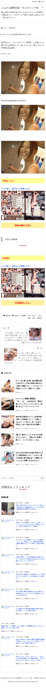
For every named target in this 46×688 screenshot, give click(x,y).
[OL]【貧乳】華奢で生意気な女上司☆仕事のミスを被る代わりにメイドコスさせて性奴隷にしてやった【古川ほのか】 (30, 593)
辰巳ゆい (13, 28)
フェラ (40, 315)
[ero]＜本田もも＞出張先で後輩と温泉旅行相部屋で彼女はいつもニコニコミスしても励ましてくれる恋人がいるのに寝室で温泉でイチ (30, 641)
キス (29, 315)
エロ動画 (23, 315)
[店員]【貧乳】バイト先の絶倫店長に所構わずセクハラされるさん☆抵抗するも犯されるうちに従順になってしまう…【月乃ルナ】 (30, 559)
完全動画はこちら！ (23, 303)
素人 (33, 318)
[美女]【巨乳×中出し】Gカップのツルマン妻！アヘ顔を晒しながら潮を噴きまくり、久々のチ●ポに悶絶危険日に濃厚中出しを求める (30, 507)
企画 (29, 318)
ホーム (5, 28)
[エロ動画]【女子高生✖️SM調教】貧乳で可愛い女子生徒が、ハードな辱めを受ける (30, 609)
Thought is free (34, 681)
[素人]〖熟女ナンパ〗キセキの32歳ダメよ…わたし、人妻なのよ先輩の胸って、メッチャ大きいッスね (29, 437)
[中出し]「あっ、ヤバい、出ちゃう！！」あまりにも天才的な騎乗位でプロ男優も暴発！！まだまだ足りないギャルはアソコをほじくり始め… (30, 658)
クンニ (34, 315)
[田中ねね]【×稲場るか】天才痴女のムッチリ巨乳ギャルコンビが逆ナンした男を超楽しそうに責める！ (30, 576)
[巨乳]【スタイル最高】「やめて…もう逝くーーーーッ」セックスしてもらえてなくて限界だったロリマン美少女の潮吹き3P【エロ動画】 (30, 524)
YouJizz (16, 315)
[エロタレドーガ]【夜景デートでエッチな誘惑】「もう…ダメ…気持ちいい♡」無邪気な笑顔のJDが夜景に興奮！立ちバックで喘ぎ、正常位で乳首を (30, 542)
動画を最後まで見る (23, 225)
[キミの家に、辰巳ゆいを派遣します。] (23, 205)
